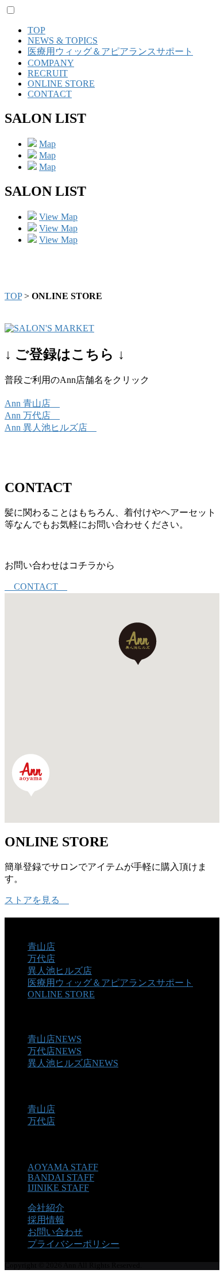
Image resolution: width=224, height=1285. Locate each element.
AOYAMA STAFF (63, 1167)
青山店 (41, 946)
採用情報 (46, 1220)
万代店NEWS (55, 1051)
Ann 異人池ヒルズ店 (50, 427)
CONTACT (50, 94)
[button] (31, 775)
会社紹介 (46, 1208)
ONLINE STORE (61, 83)
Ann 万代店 (32, 415)
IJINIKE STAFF (58, 1188)
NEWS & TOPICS (63, 40)
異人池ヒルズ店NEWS (73, 1063)
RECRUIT (48, 73)
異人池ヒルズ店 (60, 971)
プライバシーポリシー (73, 1244)
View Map (58, 217)
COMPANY (51, 63)
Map (47, 144)
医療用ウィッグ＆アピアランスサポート (110, 51)
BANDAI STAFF (61, 1177)
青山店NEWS (55, 1039)
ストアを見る (37, 900)
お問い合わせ (55, 1232)
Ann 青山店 (32, 403)
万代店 (41, 958)
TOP (36, 30)
